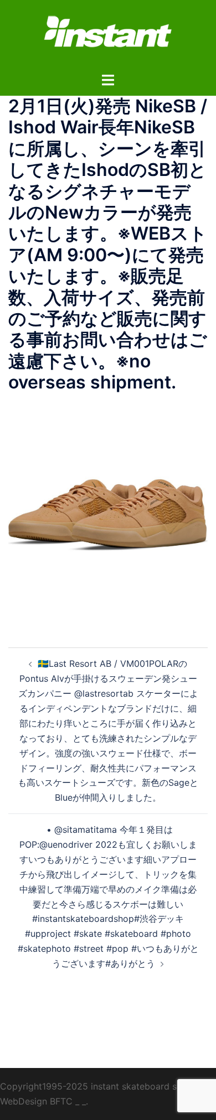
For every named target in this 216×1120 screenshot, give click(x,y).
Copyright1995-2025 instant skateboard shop (96, 1086)
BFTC (61, 1101)
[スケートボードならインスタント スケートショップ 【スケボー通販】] (108, 34)
